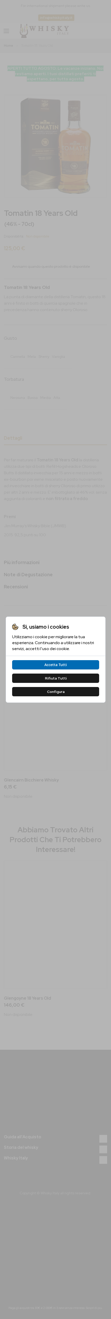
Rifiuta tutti (55, 678)
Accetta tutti (55, 664)
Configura (55, 691)
